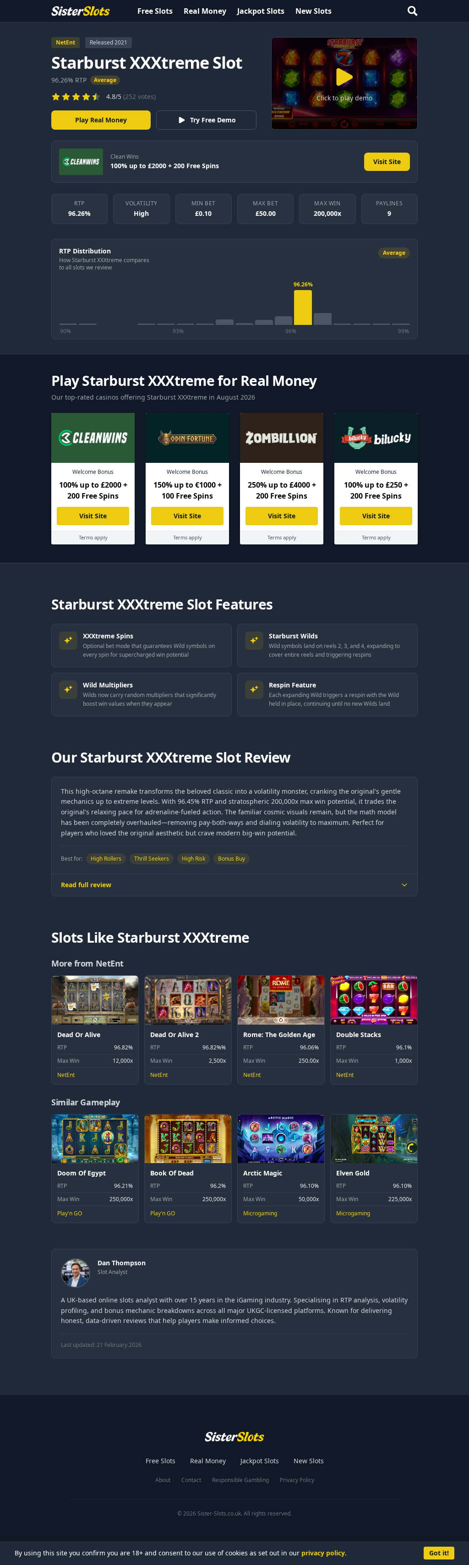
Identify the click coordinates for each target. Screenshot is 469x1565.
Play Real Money (101, 119)
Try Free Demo (213, 119)
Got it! (439, 1553)
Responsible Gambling (240, 1480)
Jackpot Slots (260, 11)
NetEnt (65, 42)
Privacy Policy (297, 1480)
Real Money (205, 11)
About (162, 1480)
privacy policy (323, 1553)
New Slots (313, 11)
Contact (191, 1480)
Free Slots (155, 11)
